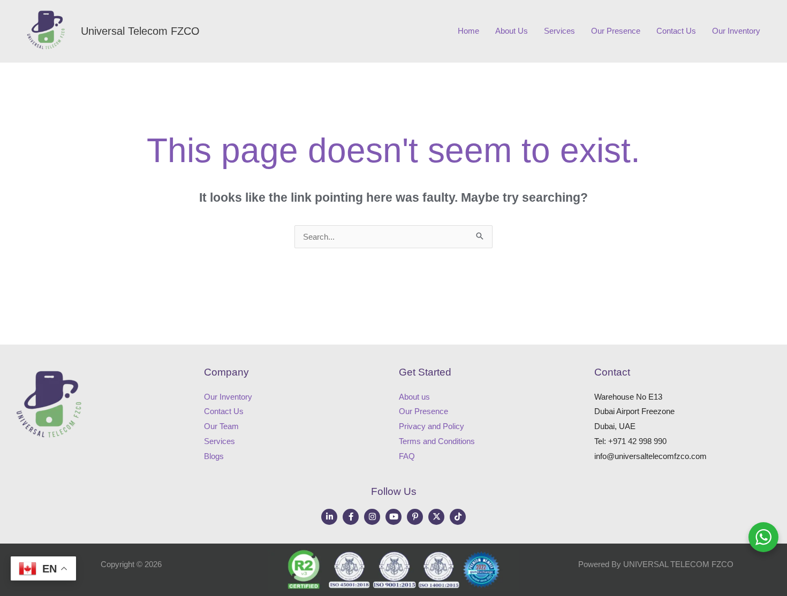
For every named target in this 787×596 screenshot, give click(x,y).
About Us (511, 30)
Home (468, 30)
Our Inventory (736, 30)
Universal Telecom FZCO (140, 31)
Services (559, 30)
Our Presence (615, 30)
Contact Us (676, 30)
